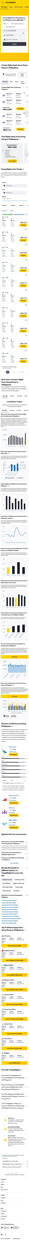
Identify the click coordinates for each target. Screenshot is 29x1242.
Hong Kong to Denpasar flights (10, 920)
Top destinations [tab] (6, 890)
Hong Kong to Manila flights (9, 923)
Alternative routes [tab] (7, 879)
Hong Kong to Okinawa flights (9, 914)
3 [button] (14, 372)
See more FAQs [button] (14, 863)
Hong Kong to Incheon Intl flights (10, 907)
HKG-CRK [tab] (5, 396)
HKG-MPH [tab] (19, 396)
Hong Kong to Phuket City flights (10, 916)
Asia (16, 1173)
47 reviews (12, 812)
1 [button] (7, 372)
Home (11, 1173)
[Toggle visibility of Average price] (19, 477)
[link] (12, 161)
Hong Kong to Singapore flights (10, 911)
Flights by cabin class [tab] (18, 883)
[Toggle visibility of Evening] (13, 716)
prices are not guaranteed (11, 1156)
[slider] (27, 201)
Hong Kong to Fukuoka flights (9, 909)
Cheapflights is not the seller (10, 1161)
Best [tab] (11, 81)
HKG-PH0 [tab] (4, 410)
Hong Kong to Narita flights (9, 902)
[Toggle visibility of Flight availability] (10, 477)
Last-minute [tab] (23, 82)
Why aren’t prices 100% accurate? (11, 1167)
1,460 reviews (12, 751)
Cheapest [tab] (4, 81)
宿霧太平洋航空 (13, 820)
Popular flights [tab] (19, 887)
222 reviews (12, 825)
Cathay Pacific (12, 747)
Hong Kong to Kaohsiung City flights (11, 918)
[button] (3, 2)
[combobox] (16, 186)
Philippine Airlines (13, 795)
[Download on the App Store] (14, 1227)
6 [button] (21, 372)
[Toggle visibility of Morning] (6, 715)
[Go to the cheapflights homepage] (11, 2)
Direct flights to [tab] (6, 883)
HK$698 (20, 20)
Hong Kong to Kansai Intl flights (10, 905)
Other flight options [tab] (7, 887)
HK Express (12, 807)
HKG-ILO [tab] (12, 396)
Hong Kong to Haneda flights (9, 900)
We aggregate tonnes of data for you (12, 1164)
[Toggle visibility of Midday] (13, 715)
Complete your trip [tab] (19, 879)
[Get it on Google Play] (5, 1227)
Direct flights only (10, 26)
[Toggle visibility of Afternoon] (6, 716)
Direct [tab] (16, 81)
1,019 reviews (12, 800)
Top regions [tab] (16, 890)
